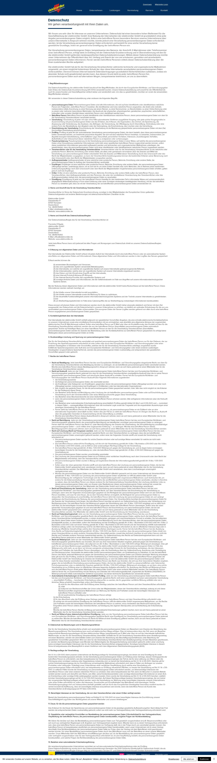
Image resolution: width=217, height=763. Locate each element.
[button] (149, 10)
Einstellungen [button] (174, 759)
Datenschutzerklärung (137, 759)
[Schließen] (213, 759)
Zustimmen (204, 759)
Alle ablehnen (188, 759)
